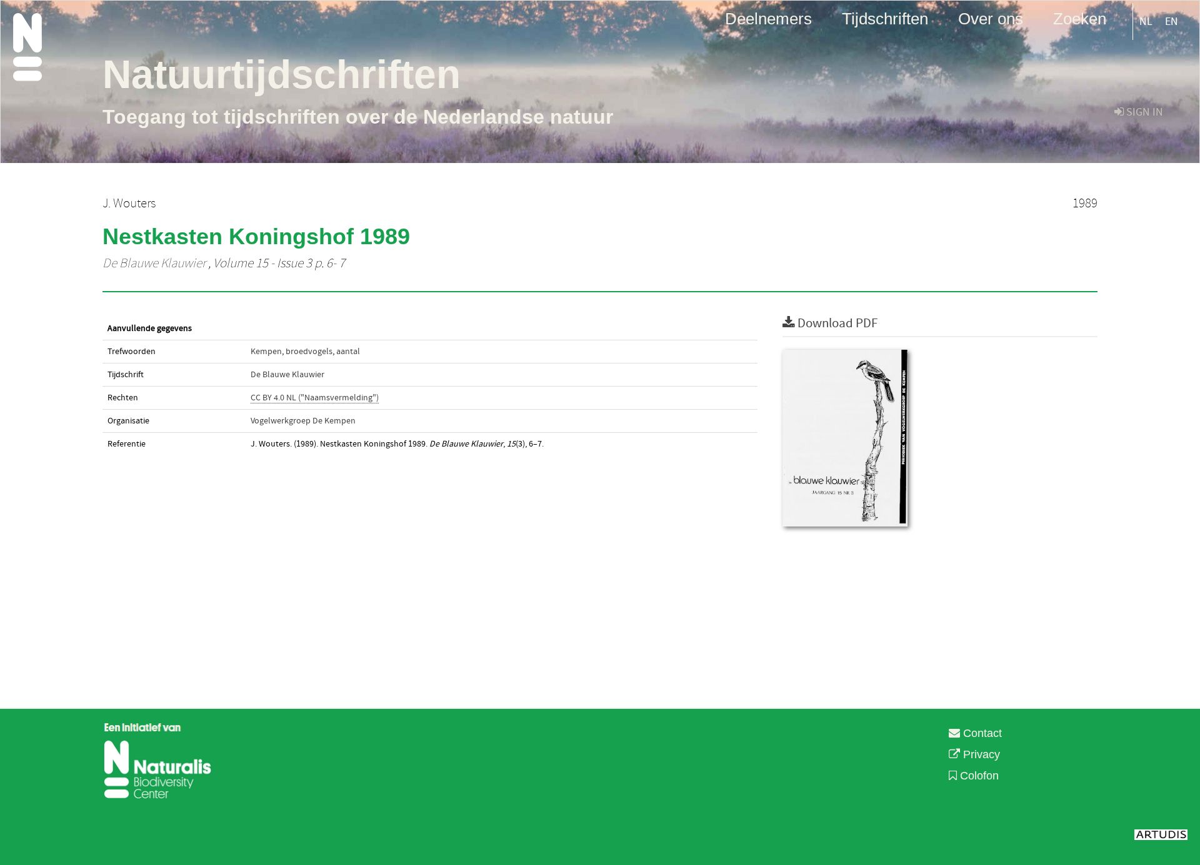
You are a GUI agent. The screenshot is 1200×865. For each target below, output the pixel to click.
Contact (981, 733)
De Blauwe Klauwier (154, 263)
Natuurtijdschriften (281, 74)
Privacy (980, 754)
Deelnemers (768, 18)
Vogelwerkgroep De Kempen (303, 421)
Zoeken (1079, 18)
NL (1145, 21)
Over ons (990, 18)
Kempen (266, 352)
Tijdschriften (885, 18)
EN (1171, 21)
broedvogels (309, 352)
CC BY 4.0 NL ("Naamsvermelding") (315, 398)
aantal (348, 352)
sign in (1143, 112)
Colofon (978, 775)
